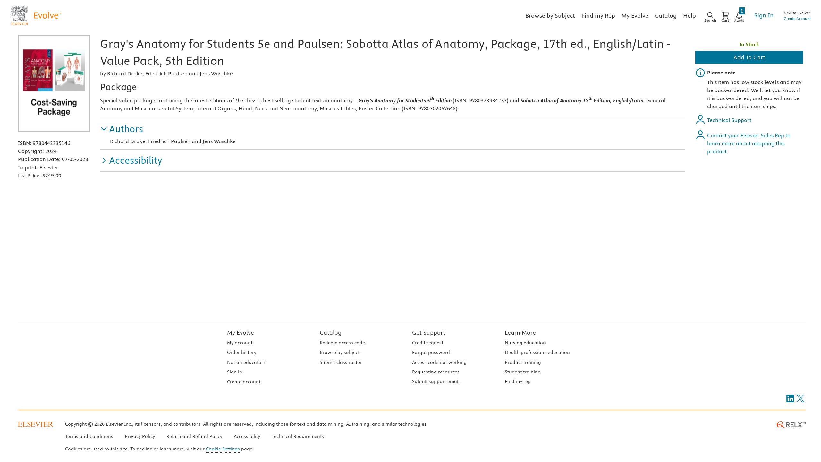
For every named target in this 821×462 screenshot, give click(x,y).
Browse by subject (340, 352)
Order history (241, 352)
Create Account (797, 18)
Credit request (427, 343)
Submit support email (436, 381)
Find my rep (518, 381)
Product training (523, 362)
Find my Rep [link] (598, 15)
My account (239, 343)
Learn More (520, 332)
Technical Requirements (298, 436)
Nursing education (525, 343)
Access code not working (439, 362)
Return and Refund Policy (194, 436)
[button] (121, 129)
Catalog (331, 332)
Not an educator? (246, 362)
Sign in (234, 372)
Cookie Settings (223, 449)
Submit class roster (341, 362)
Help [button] (689, 15)
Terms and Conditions (89, 436)
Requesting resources (436, 372)
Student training (523, 372)
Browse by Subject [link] (550, 15)
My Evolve (240, 332)
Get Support (428, 332)
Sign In (764, 15)
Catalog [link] (666, 15)
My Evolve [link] (635, 15)
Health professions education (537, 352)
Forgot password (431, 352)
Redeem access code (342, 343)
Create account (243, 382)
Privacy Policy (140, 436)
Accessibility (247, 436)
